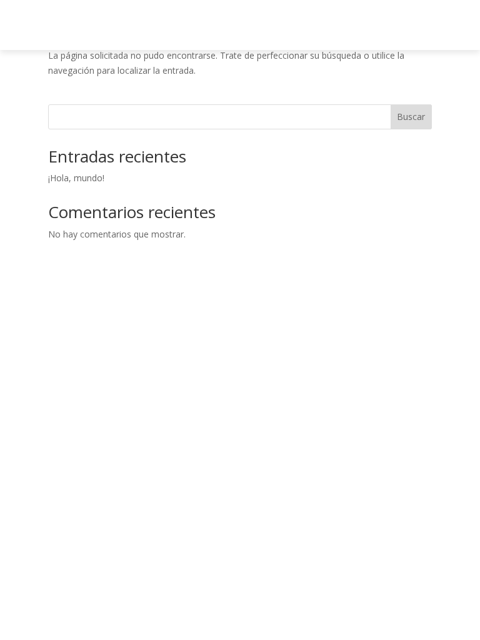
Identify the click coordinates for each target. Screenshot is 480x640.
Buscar (411, 116)
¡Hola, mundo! (76, 178)
